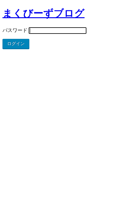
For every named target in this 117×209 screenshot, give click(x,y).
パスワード (14, 30)
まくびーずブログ (43, 13)
